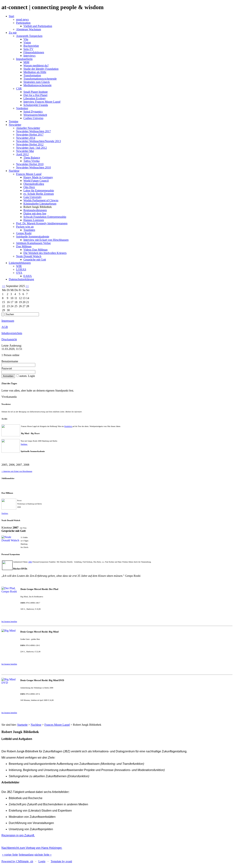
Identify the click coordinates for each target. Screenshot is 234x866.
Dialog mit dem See (34, 213)
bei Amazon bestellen (9, 713)
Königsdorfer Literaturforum (39, 203)
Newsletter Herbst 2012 (30, 144)
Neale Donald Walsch (28, 256)
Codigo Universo (33, 118)
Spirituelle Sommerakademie (32, 236)
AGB (4, 326)
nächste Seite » (43, 854)
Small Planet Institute (35, 91)
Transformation (32, 75)
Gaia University (32, 197)
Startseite (22, 724)
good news (22, 19)
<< (3, 286)
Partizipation (23, 22)
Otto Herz (29, 187)
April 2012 (22, 154)
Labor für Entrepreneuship (38, 190)
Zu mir (13, 32)
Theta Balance (31, 157)
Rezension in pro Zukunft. (18, 835)
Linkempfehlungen (20, 262)
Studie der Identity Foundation (40, 68)
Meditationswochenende (37, 85)
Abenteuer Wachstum (28, 29)
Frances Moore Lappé (28, 174)
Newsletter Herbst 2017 (30, 134)
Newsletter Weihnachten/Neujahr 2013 (38, 141)
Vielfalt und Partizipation (37, 26)
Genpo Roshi (23, 233)
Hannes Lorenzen (33, 220)
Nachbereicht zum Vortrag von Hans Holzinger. (31, 847)
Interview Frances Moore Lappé (42, 101)
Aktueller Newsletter (28, 128)
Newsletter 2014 (25, 137)
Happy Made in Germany (38, 177)
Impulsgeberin (24, 58)
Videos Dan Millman (35, 249)
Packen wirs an (25, 226)
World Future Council (36, 180)
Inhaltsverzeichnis (11, 333)
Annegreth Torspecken (29, 35)
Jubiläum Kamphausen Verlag (33, 243)
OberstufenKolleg (33, 183)
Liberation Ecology (34, 98)
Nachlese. (24, 444)
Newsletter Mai (25, 151)
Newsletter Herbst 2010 (30, 164)
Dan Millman (23, 246)
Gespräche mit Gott (34, 259)
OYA (19, 272)
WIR (19, 266)
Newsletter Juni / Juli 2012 (31, 147)
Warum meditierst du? (36, 65)
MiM (26, 62)
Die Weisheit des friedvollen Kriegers (45, 253)
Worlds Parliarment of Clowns (40, 200)
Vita (25, 39)
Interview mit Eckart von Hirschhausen (46, 239)
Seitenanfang (26, 854)
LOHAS (21, 269)
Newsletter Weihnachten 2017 (33, 131)
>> (27, 286)
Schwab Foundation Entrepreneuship (44, 216)
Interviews (29, 55)
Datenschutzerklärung (21, 279)
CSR (19, 88)
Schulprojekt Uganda (35, 105)
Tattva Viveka (31, 160)
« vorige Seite (10, 854)
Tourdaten (29, 229)
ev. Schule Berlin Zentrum (38, 193)
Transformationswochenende (40, 78)
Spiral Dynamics (33, 111)
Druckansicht (9, 339)
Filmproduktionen (33, 52)
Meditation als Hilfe (34, 72)
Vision (27, 42)
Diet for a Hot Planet (35, 95)
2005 (30, 562)
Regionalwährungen (35, 210)
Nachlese (14, 170)
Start (11, 16)
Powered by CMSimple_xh (17, 861)
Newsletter (15, 124)
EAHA (27, 276)
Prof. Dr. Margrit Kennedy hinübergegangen (41, 223)
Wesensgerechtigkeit (35, 114)
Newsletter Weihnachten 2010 (33, 167)
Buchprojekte (31, 45)
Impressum (7, 320)
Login (41, 861)
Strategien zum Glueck (36, 81)
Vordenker (22, 108)
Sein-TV (28, 49)
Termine (13, 121)
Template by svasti (61, 861)
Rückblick (68, 426)
